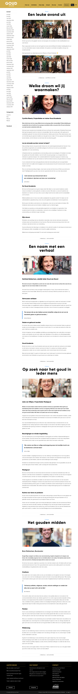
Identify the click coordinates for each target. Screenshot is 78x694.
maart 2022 (9, 58)
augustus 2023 (10, 37)
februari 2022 (10, 60)
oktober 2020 (10, 85)
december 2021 (10, 64)
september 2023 (10, 35)
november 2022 (10, 45)
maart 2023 (9, 39)
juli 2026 (8, 14)
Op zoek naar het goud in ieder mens (46, 371)
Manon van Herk (51, 77)
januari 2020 (9, 101)
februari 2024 (10, 28)
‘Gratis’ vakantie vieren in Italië (14, 681)
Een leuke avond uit (47, 14)
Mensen (8, 118)
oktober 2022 (10, 47)
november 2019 (10, 104)
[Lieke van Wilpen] (46, 388)
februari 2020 (10, 99)
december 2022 (10, 43)
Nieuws (46, 11)
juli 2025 (8, 16)
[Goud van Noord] (11, 4)
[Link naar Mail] (68, 692)
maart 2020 (9, 97)
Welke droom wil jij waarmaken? (47, 87)
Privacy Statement (56, 679)
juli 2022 (8, 51)
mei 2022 (9, 54)
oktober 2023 (10, 33)
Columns (47, 82)
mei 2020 (9, 93)
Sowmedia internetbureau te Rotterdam (58, 692)
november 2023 (10, 31)
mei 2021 (9, 76)
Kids (7, 116)
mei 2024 (9, 24)
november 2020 (10, 83)
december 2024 (10, 20)
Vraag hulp (33, 687)
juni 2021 (8, 74)
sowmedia (51, 238)
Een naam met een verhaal (47, 248)
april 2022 (9, 56)
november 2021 (10, 66)
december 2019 (10, 102)
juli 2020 (8, 89)
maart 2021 (9, 79)
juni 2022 (9, 53)
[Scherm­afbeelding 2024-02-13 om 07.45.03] (46, 29)
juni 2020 (9, 91)
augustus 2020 (10, 87)
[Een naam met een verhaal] (46, 265)
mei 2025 (9, 18)
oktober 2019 (9, 106)
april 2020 (9, 95)
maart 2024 (9, 26)
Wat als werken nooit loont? (13, 668)
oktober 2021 (9, 68)
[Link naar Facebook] (66, 692)
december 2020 (10, 81)
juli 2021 (8, 72)
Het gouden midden (47, 522)
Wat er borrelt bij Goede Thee (13, 670)
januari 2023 (9, 41)
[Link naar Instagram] (70, 692)
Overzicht (11, 687)
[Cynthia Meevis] (46, 104)
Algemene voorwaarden (58, 681)
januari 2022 (9, 62)
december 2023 (10, 29)
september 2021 (10, 70)
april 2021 (9, 77)
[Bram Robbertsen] (46, 537)
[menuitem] (27, 6)
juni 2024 (9, 22)
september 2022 (10, 49)
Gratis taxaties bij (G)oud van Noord (15, 678)
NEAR (46, 692)
